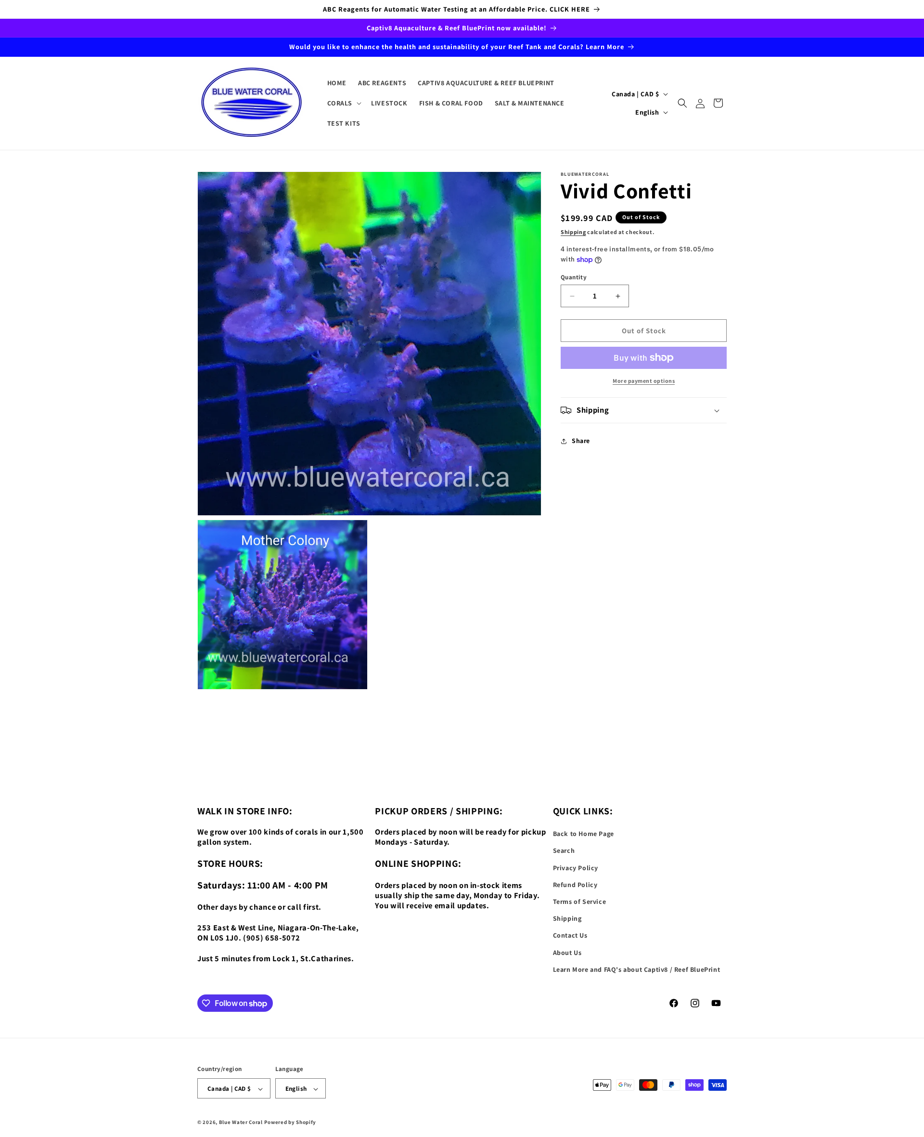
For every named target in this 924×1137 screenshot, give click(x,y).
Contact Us (570, 935)
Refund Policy (575, 884)
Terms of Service (579, 901)
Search (564, 851)
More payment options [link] (644, 380)
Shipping (573, 231)
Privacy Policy (575, 867)
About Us (567, 952)
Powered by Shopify (290, 1122)
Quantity (574, 277)
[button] (343, 103)
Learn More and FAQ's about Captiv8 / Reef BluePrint (636, 969)
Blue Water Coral (241, 1122)
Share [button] (581, 441)
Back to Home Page (583, 833)
